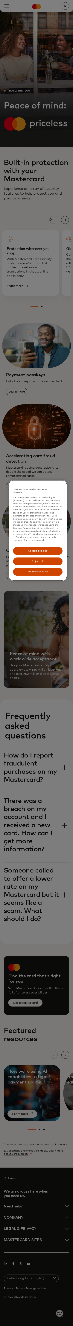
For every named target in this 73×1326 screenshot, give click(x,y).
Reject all (38, 561)
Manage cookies (38, 572)
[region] (38, 530)
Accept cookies (37, 550)
